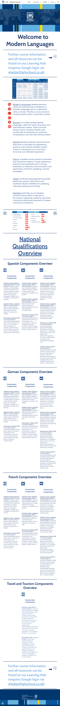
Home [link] (29, 2)
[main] (30, 40)
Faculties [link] (45, 2)
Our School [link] (36, 2)
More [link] (52, 2)
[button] (58, 2)
